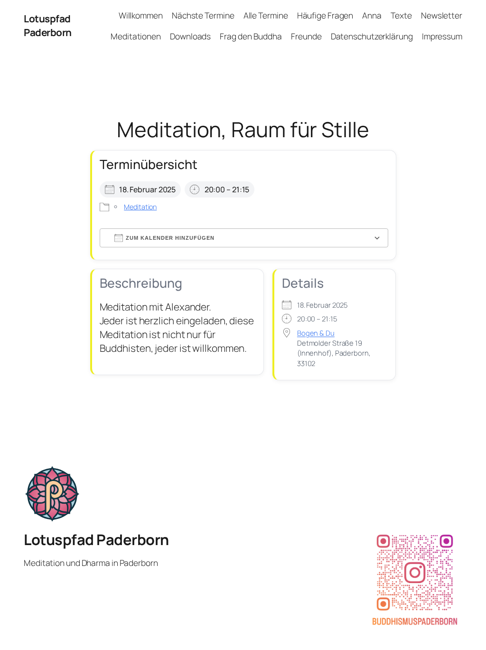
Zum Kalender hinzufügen (170, 238)
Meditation (140, 206)
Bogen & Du (316, 333)
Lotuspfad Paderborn (48, 25)
